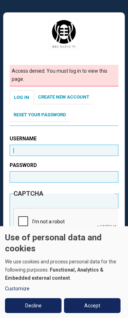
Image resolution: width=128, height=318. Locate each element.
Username (23, 138)
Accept (92, 305)
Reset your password (40, 114)
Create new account (63, 97)
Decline (33, 305)
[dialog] (64, 272)
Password (23, 165)
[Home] (64, 34)
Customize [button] (17, 288)
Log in (21, 97)
